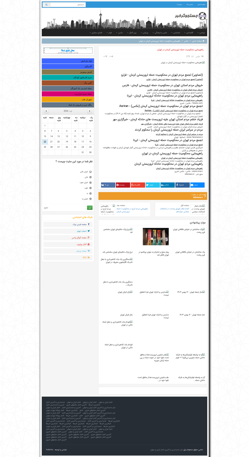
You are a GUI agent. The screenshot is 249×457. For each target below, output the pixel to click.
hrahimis (49, 449)
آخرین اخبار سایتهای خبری (76, 404)
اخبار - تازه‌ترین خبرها (74, 415)
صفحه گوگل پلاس (79, 237)
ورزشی (145, 32)
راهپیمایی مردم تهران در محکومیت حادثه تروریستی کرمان (179, 168)
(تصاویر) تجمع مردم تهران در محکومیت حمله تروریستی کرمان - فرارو (175, 79)
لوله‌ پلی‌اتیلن (86, 61)
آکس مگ (88, 83)
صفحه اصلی (201, 4)
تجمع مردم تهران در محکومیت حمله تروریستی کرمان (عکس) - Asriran (174, 110)
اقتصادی (189, 32)
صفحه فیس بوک (80, 224)
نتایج (46, 207)
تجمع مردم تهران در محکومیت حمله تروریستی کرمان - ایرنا (179, 144)
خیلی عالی (84, 171)
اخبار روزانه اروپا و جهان (55, 410)
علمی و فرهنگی (160, 32)
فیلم (110, 32)
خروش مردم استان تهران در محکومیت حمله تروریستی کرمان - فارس (175, 89)
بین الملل (132, 32)
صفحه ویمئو (82, 251)
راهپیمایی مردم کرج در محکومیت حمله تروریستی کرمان (132, 210)
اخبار (81, 410)
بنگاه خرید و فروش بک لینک (80, 105)
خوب (86, 188)
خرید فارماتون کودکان (82, 77)
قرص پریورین (86, 72)
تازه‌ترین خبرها (94, 404)
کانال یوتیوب (82, 244)
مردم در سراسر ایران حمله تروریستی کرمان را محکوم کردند (179, 134)
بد (87, 193)
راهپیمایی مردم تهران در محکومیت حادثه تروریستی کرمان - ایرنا (177, 100)
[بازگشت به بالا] (6, 451)
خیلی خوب (84, 182)
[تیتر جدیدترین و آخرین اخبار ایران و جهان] (188, 16)
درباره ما (179, 4)
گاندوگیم (88, 66)
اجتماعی (176, 32)
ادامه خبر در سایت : (198, 196)
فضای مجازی (96, 32)
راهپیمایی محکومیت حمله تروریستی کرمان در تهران (180, 49)
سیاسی (202, 32)
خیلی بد (85, 199)
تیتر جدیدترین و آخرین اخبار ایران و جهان (99, 407)
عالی (86, 177)
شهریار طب (87, 99)
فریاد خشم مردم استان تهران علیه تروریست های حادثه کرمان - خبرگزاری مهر (172, 124)
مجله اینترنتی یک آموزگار (81, 88)
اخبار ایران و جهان (105, 402)
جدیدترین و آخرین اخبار (55, 402)
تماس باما (190, 4)
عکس (120, 32)
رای (90, 207)
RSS (85, 257)
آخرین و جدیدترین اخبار (71, 407)
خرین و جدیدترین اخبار (55, 404)
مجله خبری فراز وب (83, 94)
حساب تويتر (82, 231)
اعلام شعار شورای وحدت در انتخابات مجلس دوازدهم (174, 210)
